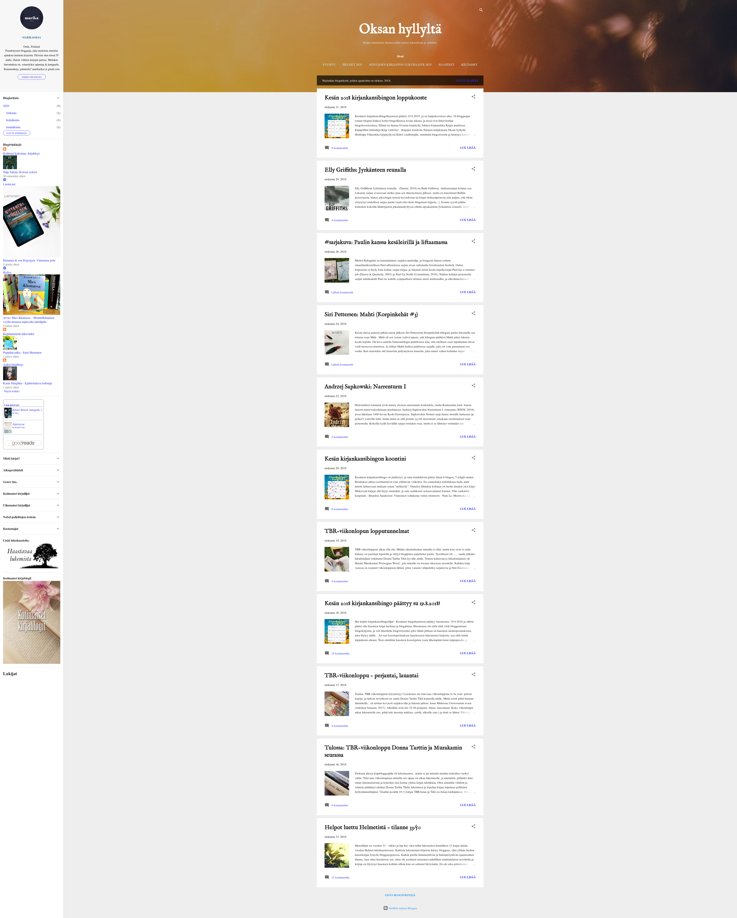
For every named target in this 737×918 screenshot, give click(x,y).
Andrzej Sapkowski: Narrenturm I (365, 386)
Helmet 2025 (352, 64)
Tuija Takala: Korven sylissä (20, 172)
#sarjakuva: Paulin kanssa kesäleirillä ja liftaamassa (386, 242)
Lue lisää (468, 148)
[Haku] (481, 10)
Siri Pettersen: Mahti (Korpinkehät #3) (371, 314)
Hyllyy (7, 272)
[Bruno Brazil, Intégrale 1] (8, 417)
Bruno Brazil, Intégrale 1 (27, 410)
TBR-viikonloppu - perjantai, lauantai (372, 675)
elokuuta (11, 113)
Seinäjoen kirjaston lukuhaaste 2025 (400, 64)
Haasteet (446, 64)
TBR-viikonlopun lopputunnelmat (367, 531)
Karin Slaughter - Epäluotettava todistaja (27, 383)
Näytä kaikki (467, 80)
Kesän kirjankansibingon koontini (365, 459)
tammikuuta (13, 127)
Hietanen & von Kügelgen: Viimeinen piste (29, 260)
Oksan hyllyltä (400, 29)
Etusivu (329, 64)
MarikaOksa (31, 37)
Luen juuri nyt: (12, 405)
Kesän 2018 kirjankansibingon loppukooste (376, 98)
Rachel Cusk (20, 427)
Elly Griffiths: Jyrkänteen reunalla (365, 170)
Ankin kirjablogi (13, 364)
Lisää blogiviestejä (400, 895)
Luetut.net (9, 184)
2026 (6, 106)
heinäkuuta (12, 120)
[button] (473, 97)
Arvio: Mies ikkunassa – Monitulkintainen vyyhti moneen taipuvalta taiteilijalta (28, 320)
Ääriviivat (18, 424)
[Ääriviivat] (8, 432)
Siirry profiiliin (32, 77)
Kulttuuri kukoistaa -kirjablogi (21, 153)
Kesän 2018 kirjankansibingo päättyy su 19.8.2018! (382, 603)
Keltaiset (469, 64)
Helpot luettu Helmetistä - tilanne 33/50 (373, 827)
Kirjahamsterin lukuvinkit (18, 334)
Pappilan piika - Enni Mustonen (22, 352)
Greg (17, 413)
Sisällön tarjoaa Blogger (402, 908)
